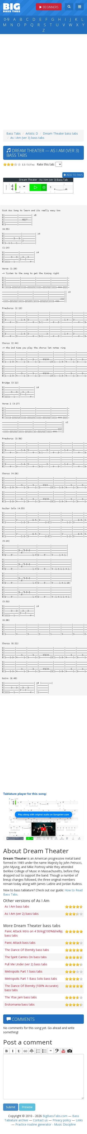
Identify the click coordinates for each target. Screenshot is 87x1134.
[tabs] (57, 1051)
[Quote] (51, 1051)
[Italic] (13, 1051)
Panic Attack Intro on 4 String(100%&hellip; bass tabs (34, 933)
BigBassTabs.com (55, 1116)
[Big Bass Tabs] (11, 7)
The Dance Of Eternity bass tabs (27, 950)
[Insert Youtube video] (63, 1051)
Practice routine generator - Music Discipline (45, 1124)
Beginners (50, 7)
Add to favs (74, 175)
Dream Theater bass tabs (60, 133)
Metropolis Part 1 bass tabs (23, 971)
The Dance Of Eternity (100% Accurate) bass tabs (31, 988)
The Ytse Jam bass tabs (21, 997)
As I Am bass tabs (17, 906)
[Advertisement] (43, 80)
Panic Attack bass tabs (20, 943)
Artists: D (32, 133)
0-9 (6, 19)
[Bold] (6, 1051)
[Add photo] (70, 1051)
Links (79, 1120)
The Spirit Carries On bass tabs (26, 957)
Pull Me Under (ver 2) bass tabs (26, 964)
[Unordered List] (44, 1051)
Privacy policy (62, 1120)
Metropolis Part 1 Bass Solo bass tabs (31, 979)
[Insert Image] (32, 1051)
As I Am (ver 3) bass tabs (27, 138)
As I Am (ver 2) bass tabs (22, 914)
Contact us (40, 1120)
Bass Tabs (13, 133)
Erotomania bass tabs (20, 1004)
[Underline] (19, 1051)
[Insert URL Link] (25, 1051)
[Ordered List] (38, 1051)
